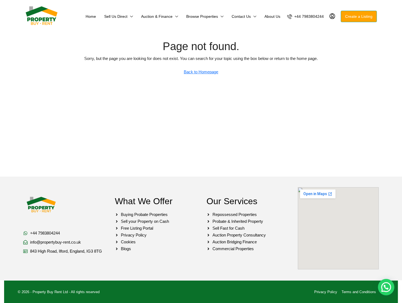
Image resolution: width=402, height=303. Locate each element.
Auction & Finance (157, 16)
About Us (272, 16)
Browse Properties (202, 16)
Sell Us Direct (115, 16)
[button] (386, 287)
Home (91, 16)
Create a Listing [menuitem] (358, 16)
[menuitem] (305, 16)
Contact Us (241, 16)
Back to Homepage (201, 72)
